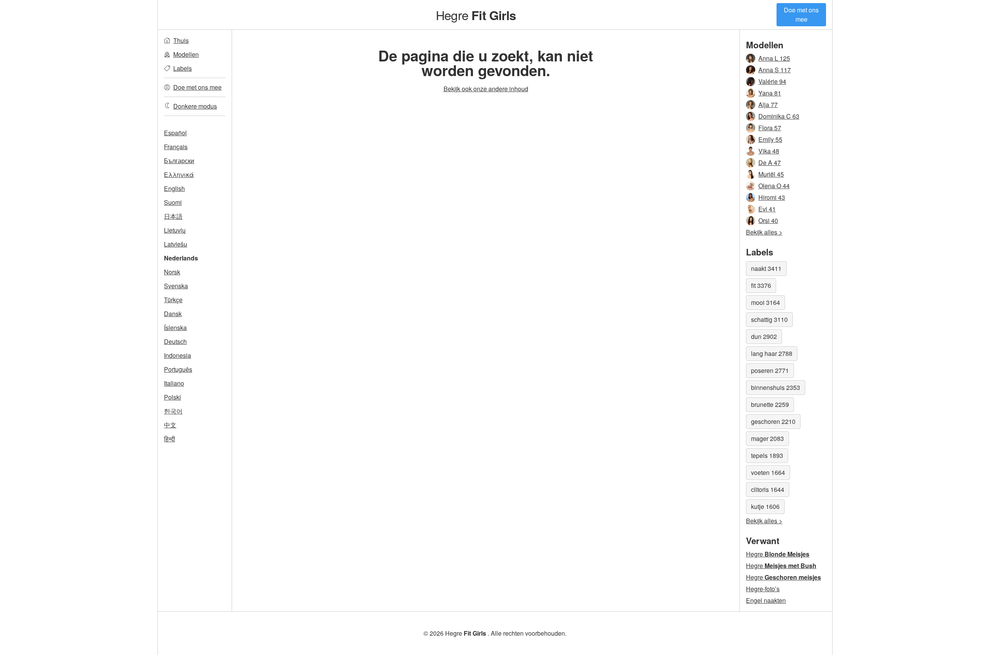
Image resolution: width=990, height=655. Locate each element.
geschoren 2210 (773, 421)
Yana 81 (769, 92)
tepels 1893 (767, 455)
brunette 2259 (770, 404)
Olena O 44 (774, 185)
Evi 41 (767, 208)
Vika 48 (768, 150)
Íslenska (175, 327)
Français (176, 146)
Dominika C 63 (778, 116)
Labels (182, 68)
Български (179, 160)
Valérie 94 (772, 81)
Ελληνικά (179, 174)
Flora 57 (769, 127)
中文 (170, 424)
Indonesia (177, 355)
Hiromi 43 (771, 197)
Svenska (176, 285)
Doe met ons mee (801, 14)
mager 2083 (767, 438)
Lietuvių (175, 230)
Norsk (172, 271)
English (174, 188)
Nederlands (181, 257)
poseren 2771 (770, 370)
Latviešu (175, 244)
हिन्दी (169, 438)
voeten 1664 (768, 472)
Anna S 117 (774, 69)
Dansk (173, 313)
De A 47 (769, 162)
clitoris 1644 (767, 489)
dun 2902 (764, 336)
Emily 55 (770, 139)
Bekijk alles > (764, 232)
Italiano (174, 383)
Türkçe (173, 299)
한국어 (173, 411)
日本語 (173, 216)
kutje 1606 (765, 506)
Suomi (173, 202)
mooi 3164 (765, 302)
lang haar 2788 (771, 353)
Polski (172, 397)
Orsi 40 (768, 220)
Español (175, 132)
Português (178, 369)
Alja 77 (768, 104)
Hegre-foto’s (763, 588)
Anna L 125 (774, 58)
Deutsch (175, 341)
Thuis (181, 40)
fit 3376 (761, 285)
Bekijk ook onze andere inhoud (486, 88)
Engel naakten (766, 600)
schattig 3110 (769, 319)
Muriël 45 (771, 174)
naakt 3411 (766, 268)
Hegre (476, 15)
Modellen (186, 54)
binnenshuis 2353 (775, 387)
